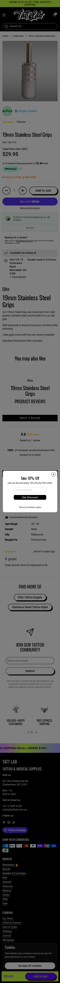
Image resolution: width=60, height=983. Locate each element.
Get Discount (30, 497)
